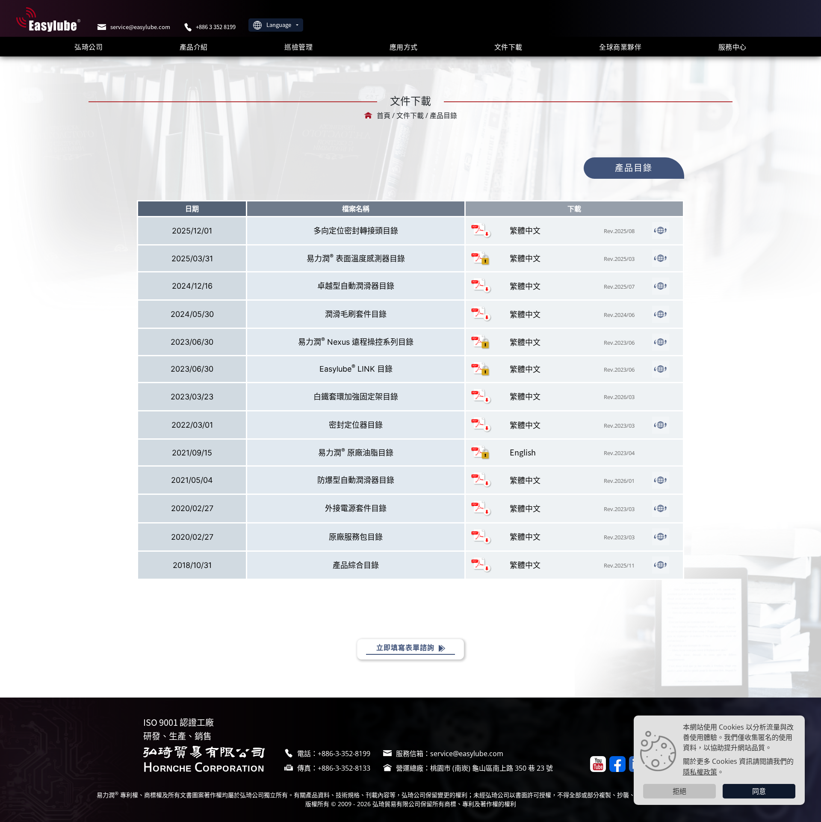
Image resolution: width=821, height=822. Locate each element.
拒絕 (679, 791)
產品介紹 (194, 46)
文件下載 (508, 46)
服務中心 (732, 46)
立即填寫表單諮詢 (406, 647)
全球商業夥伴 (620, 46)
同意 (759, 791)
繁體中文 (525, 230)
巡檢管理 (298, 46)
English (523, 452)
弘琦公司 (88, 46)
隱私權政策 (700, 771)
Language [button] (279, 25)
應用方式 (404, 46)
